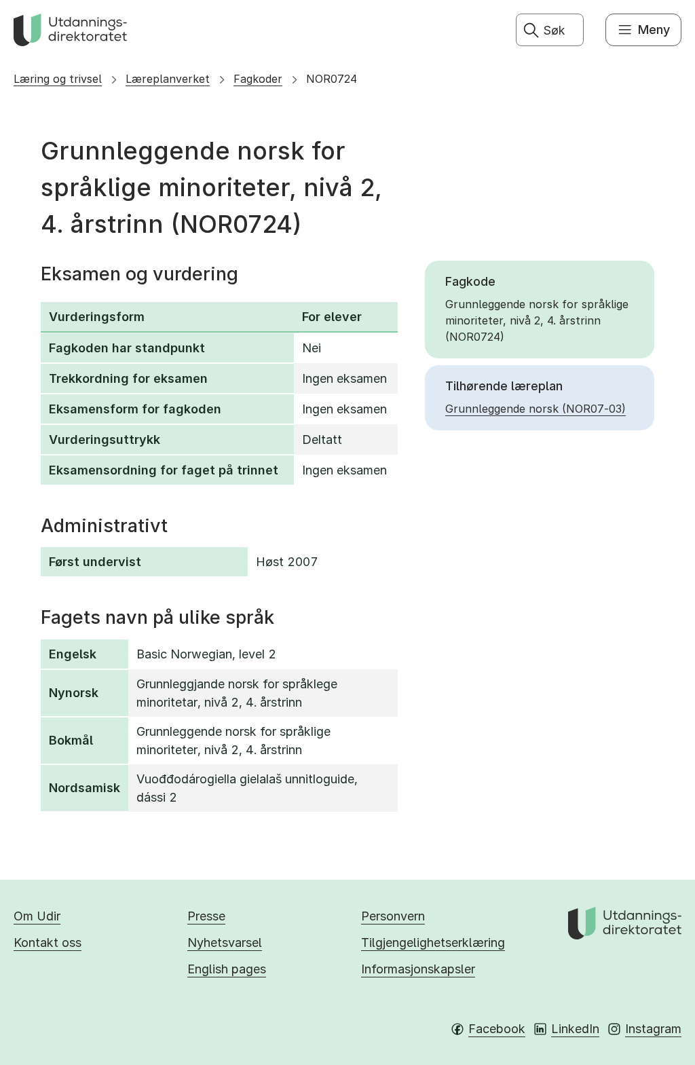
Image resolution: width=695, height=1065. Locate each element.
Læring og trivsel (58, 79)
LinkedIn (575, 1029)
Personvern (393, 916)
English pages (226, 969)
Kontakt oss (47, 942)
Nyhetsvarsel (224, 942)
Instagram (653, 1029)
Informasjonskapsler (418, 969)
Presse (206, 916)
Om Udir (37, 916)
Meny (654, 29)
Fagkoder (257, 79)
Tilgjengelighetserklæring (433, 942)
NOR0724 (331, 79)
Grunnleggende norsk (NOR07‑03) (535, 408)
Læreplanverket (168, 79)
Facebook (496, 1029)
